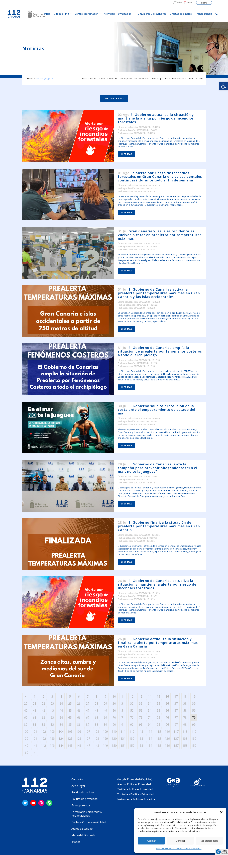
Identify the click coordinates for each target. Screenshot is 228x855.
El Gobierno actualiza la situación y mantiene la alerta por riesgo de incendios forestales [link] (156, 118)
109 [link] (105, 731)
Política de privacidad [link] (84, 799)
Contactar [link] (77, 779)
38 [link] (185, 703)
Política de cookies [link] (82, 792)
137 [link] (176, 738)
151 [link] (123, 745)
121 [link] (34, 738)
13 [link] (140, 696)
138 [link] (184, 738)
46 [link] (78, 710)
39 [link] (193, 703)
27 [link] (87, 703)
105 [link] (69, 731)
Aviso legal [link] (78, 786)
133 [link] (140, 738)
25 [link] (70, 703)
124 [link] (61, 738)
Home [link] (30, 78)
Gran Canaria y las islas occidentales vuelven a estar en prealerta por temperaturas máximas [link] (159, 235)
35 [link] (158, 703)
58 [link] (185, 710)
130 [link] (114, 738)
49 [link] (105, 710)
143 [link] (52, 745)
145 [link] (69, 745)
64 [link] (61, 717)
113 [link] (140, 731)
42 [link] (43, 710)
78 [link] (185, 717)
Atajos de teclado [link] (82, 828)
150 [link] (114, 745)
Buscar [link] (75, 841)
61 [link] (34, 717)
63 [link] (52, 717)
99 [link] (193, 724)
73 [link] (140, 717)
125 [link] (69, 738)
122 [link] (43, 738)
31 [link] (123, 703)
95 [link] (158, 724)
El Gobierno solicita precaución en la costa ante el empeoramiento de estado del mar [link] (156, 409)
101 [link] (34, 731)
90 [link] (114, 724)
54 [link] (149, 710)
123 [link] (52, 738)
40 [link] (25, 710)
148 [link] (96, 745)
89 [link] (105, 724)
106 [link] (78, 731)
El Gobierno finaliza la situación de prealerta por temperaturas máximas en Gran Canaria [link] (159, 526)
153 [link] (140, 745)
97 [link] (176, 724)
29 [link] (105, 703)
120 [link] (25, 738)
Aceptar (151, 840)
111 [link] (123, 731)
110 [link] (114, 731)
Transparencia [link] (80, 805)
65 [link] (70, 717)
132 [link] (131, 738)
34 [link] (149, 703)
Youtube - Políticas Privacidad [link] (135, 794)
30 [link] (114, 703)
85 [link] (70, 724)
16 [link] (167, 696)
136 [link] (167, 738)
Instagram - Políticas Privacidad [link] (136, 799)
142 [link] (43, 745)
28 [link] (96, 703)
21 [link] (34, 703)
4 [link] (61, 696)
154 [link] (149, 745)
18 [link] (185, 696)
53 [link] (140, 710)
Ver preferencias (209, 840)
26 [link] (78, 703)
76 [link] (167, 717)
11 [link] (123, 696)
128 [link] (96, 738)
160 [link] (25, 753)
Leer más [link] (126, 154)
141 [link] (34, 745)
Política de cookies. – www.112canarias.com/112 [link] (178, 848)
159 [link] (193, 745)
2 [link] (43, 696)
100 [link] (25, 731)
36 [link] (167, 703)
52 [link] (132, 710)
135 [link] (158, 738)
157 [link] (176, 745)
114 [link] (149, 731)
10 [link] (114, 696)
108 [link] (96, 731)
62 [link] (43, 717)
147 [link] (87, 745)
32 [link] (132, 703)
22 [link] (43, 703)
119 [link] (193, 731)
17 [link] (176, 696)
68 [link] (96, 717)
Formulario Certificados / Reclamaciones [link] (86, 813)
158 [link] (184, 745)
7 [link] (87, 696)
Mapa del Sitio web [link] (83, 835)
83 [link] (52, 724)
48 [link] (96, 710)
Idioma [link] (204, 2)
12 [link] (132, 696)
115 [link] (158, 731)
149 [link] (105, 745)
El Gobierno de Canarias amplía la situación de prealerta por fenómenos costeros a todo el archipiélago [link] (160, 351)
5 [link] (70, 696)
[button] (221, 812)
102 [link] (43, 731)
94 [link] (149, 724)
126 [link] (78, 738)
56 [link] (167, 710)
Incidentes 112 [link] (114, 98)
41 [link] (34, 710)
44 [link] (61, 710)
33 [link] (140, 703)
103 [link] (52, 731)
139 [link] (193, 738)
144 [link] (61, 745)
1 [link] (34, 696)
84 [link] (61, 724)
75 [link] (158, 717)
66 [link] (78, 717)
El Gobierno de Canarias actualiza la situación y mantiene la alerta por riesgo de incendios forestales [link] (157, 584)
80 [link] (25, 724)
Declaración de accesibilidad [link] (88, 822)
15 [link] (158, 696)
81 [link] (34, 724)
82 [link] (43, 724)
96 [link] (167, 724)
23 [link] (52, 703)
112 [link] (131, 731)
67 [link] (87, 717)
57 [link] (176, 710)
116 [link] (167, 731)
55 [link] (158, 710)
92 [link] (132, 724)
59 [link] (193, 710)
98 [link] (185, 724)
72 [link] (132, 717)
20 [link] (25, 703)
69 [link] (105, 717)
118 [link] (184, 731)
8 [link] (96, 696)
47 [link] (87, 710)
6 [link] (79, 696)
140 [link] (25, 745)
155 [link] (158, 745)
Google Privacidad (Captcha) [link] (134, 779)
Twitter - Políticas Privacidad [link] (135, 789)
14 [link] (149, 696)
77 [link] (176, 717)
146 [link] (78, 745)
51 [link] (123, 710)
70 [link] (114, 717)
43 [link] (52, 710)
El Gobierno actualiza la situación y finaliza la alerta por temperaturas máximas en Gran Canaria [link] (158, 643)
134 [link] (149, 738)
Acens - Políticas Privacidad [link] (134, 784)
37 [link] (176, 703)
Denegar (180, 840)
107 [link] (87, 731)
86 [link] (78, 724)
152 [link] (131, 745)
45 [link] (70, 710)
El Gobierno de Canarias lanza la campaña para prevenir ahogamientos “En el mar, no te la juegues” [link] (157, 468)
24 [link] (61, 703)
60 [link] (25, 717)
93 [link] (140, 724)
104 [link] (61, 731)
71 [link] (123, 717)
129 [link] (105, 738)
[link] (223, 86)
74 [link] (149, 717)
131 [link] (123, 738)
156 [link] (167, 745)
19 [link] (193, 696)
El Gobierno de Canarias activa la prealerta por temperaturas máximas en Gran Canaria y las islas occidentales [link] (159, 293)
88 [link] (96, 724)
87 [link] (87, 724)
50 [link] (114, 710)
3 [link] (52, 696)
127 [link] (87, 738)
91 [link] (123, 724)
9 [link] (105, 696)
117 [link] (176, 731)
